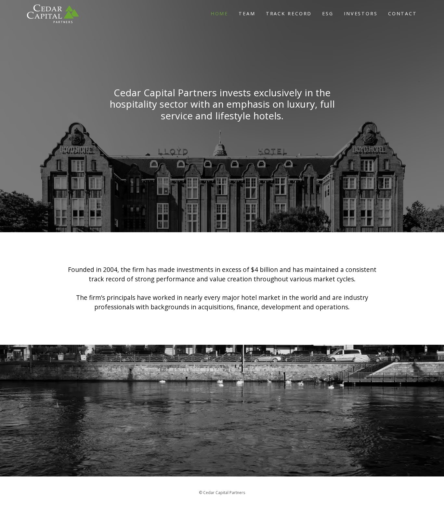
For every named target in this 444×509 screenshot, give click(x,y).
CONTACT (402, 13)
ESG (327, 13)
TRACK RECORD (289, 13)
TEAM (247, 13)
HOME (220, 13)
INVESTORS (361, 13)
